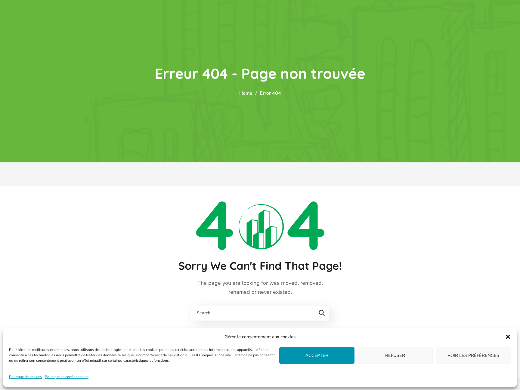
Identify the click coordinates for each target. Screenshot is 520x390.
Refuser (395, 355)
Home (245, 93)
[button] (508, 337)
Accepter (316, 355)
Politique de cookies (25, 376)
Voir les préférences (473, 355)
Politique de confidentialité (66, 376)
